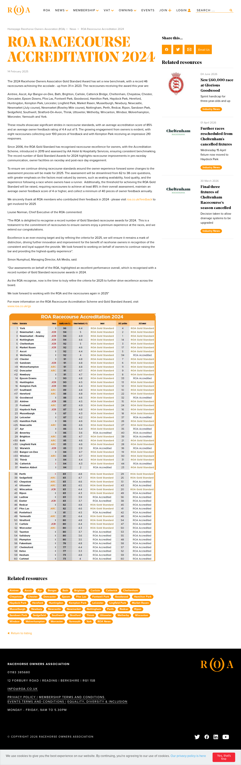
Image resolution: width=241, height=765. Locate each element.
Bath (65, 590)
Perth (110, 609)
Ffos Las (81, 596)
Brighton (79, 590)
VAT (107, 10)
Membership (84, 10)
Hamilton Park (142, 596)
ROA (46, 10)
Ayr (40, 590)
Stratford (75, 615)
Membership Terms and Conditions (72, 697)
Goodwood (121, 596)
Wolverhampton (35, 621)
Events (148, 10)
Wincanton (141, 615)
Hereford (37, 602)
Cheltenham (130, 590)
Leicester (97, 602)
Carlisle (95, 590)
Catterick (111, 590)
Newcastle (54, 609)
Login (181, 10)
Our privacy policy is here (188, 756)
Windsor (15, 621)
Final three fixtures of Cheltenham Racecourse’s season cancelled (216, 197)
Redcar (124, 609)
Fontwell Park (100, 596)
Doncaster (49, 596)
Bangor (52, 590)
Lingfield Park (117, 602)
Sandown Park (18, 615)
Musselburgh (17, 609)
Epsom (66, 596)
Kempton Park (77, 602)
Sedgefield (39, 615)
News (60, 10)
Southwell (58, 615)
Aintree (14, 590)
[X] (197, 737)
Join (163, 10)
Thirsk (90, 615)
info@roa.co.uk (23, 689)
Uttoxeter (105, 615)
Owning (126, 10)
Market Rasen (140, 602)
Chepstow (16, 596)
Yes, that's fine (224, 757)
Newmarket (74, 609)
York (89, 621)
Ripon (137, 609)
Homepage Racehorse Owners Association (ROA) (36, 29)
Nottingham (94, 609)
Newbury (36, 609)
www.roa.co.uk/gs (20, 306)
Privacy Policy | (23, 697)
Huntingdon (56, 602)
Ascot (28, 590)
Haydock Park (18, 602)
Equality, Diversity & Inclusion (97, 702)
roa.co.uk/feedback (139, 199)
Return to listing (21, 633)
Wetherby (123, 615)
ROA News (104, 621)
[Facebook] (206, 737)
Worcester (57, 621)
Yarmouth (74, 621)
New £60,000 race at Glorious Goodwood (217, 85)
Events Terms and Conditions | (37, 702)
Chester (32, 596)
